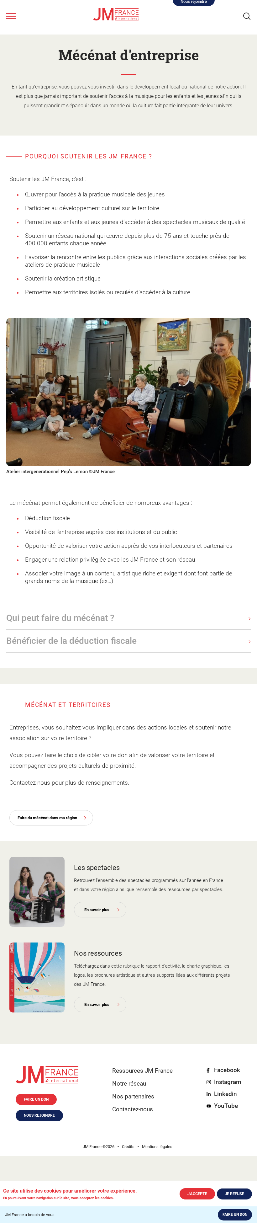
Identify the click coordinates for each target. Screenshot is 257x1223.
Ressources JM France (142, 1070)
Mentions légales (157, 1146)
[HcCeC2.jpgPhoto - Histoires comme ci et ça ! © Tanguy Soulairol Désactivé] (37, 892)
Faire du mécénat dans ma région (47, 817)
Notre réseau (129, 1083)
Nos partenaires (133, 1096)
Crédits (128, 1146)
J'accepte (197, 1193)
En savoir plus (96, 909)
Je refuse (234, 1193)
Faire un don (235, 1214)
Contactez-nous (132, 1109)
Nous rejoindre (39, 1115)
